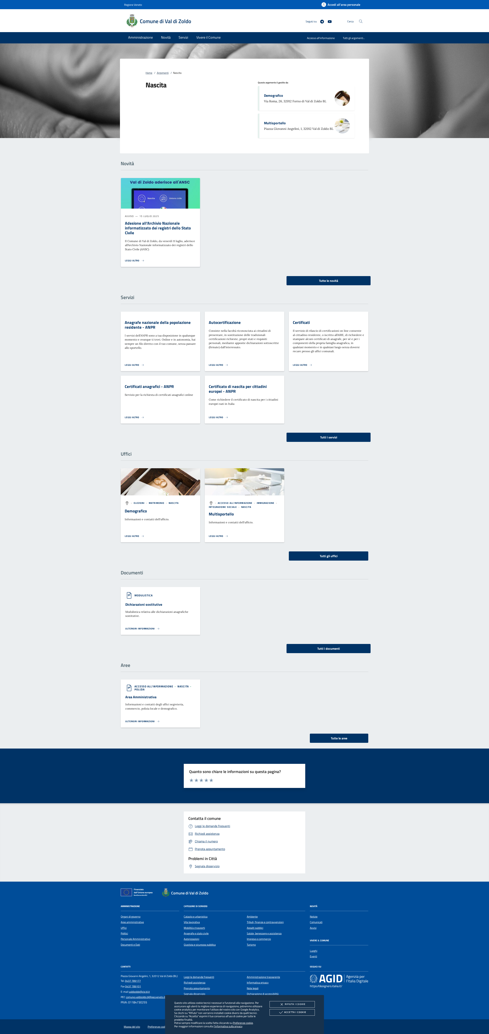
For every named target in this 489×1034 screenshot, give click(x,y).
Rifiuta (295, 1004)
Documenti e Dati (130, 945)
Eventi (313, 956)
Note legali (252, 988)
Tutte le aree (339, 738)
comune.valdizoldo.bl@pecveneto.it (145, 997)
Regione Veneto (133, 5)
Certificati (301, 322)
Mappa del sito (132, 1027)
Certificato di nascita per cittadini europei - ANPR (238, 388)
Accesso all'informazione (321, 38)
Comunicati (316, 922)
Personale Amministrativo (135, 939)
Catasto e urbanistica (195, 917)
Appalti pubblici (255, 928)
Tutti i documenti (328, 648)
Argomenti (163, 73)
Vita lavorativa (192, 922)
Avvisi (313, 928)
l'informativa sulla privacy (228, 1026)
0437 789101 (133, 986)
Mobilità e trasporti (194, 928)
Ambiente (252, 917)
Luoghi (313, 951)
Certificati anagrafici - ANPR (149, 386)
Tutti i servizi (328, 437)
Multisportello (275, 123)
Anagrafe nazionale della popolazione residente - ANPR (158, 324)
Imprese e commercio (259, 939)
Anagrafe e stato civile (196, 933)
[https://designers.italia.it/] (339, 978)
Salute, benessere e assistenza (264, 933)
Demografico (273, 95)
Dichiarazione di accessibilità (263, 994)
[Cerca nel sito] (361, 21)
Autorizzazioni (191, 939)
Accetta (295, 1012)
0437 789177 (133, 981)
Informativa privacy (258, 982)
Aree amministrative (132, 922)
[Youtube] (328, 21)
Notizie (313, 917)
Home (149, 73)
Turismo (251, 945)
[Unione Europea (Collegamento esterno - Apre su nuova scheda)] (138, 893)
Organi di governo (130, 917)
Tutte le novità (328, 280)
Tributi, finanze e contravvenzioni (265, 922)
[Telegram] (320, 21)
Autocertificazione (225, 322)
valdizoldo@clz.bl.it (139, 992)
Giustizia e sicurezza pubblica (200, 945)
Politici (124, 933)
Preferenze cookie (243, 1023)
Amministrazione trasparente (263, 977)
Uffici (124, 928)
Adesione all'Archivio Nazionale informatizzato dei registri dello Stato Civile (158, 228)
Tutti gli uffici (329, 556)
